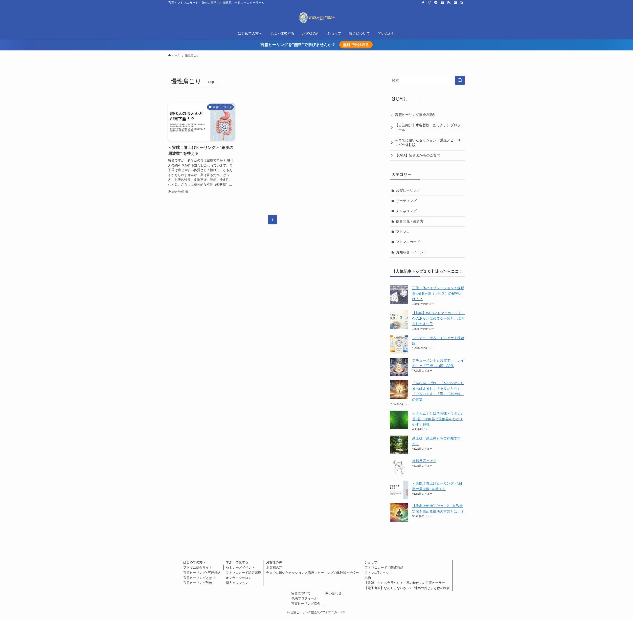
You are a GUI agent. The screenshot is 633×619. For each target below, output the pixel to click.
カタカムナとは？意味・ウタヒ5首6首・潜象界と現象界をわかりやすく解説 (437, 418)
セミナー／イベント (240, 567)
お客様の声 (274, 562)
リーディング (406, 201)
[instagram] (429, 2)
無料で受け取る (356, 45)
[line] (436, 2)
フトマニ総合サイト (197, 567)
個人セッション (237, 583)
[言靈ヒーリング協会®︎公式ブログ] (316, 17)
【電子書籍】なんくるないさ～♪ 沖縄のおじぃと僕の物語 (407, 588)
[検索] (461, 2)
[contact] (455, 2)
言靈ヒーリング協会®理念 (415, 115)
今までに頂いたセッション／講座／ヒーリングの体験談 (428, 142)
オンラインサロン (238, 578)
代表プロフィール (304, 598)
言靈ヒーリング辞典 (197, 583)
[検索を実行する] (460, 80)
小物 (367, 578)
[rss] (449, 2)
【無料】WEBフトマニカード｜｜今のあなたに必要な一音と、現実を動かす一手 (438, 318)
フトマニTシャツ (376, 573)
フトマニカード (408, 242)
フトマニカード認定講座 (243, 573)
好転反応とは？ (424, 461)
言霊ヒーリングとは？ (199, 578)
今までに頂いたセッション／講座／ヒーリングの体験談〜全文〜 (312, 573)
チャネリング (406, 211)
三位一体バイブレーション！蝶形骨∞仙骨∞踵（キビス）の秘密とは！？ (438, 293)
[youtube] (442, 2)
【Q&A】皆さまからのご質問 (417, 155)
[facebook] (423, 2)
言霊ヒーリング (408, 190)
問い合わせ (333, 593)
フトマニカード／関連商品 (384, 567)
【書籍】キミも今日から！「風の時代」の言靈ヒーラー (404, 583)
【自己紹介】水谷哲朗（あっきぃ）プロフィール (428, 127)
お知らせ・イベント (411, 252)
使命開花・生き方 (410, 221)
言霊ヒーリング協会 (305, 603)
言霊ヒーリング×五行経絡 (202, 573)
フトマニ (403, 232)
